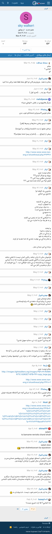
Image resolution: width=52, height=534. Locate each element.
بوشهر (20, 29)
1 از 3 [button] (33, 509)
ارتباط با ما (46, 527)
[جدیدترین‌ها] (7, 3)
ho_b (45, 365)
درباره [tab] (10, 55)
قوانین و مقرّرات (36, 527)
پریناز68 (44, 280)
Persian (45, 523)
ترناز (46, 89)
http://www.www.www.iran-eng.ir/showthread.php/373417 (37, 153)
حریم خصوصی (24, 527)
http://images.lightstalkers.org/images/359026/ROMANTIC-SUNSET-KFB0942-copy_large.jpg (26, 373)
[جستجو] (3, 3)
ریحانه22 (44, 109)
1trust (45, 402)
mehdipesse (42, 99)
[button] (48, 3)
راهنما (15, 527)
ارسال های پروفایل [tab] (44, 55)
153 (48, 43)
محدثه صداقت (42, 63)
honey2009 (43, 499)
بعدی (26, 509)
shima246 (43, 428)
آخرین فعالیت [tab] (29, 55)
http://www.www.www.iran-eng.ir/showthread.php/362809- (36, 381)
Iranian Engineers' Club (38, 532)
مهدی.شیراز (43, 78)
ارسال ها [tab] (18, 55)
